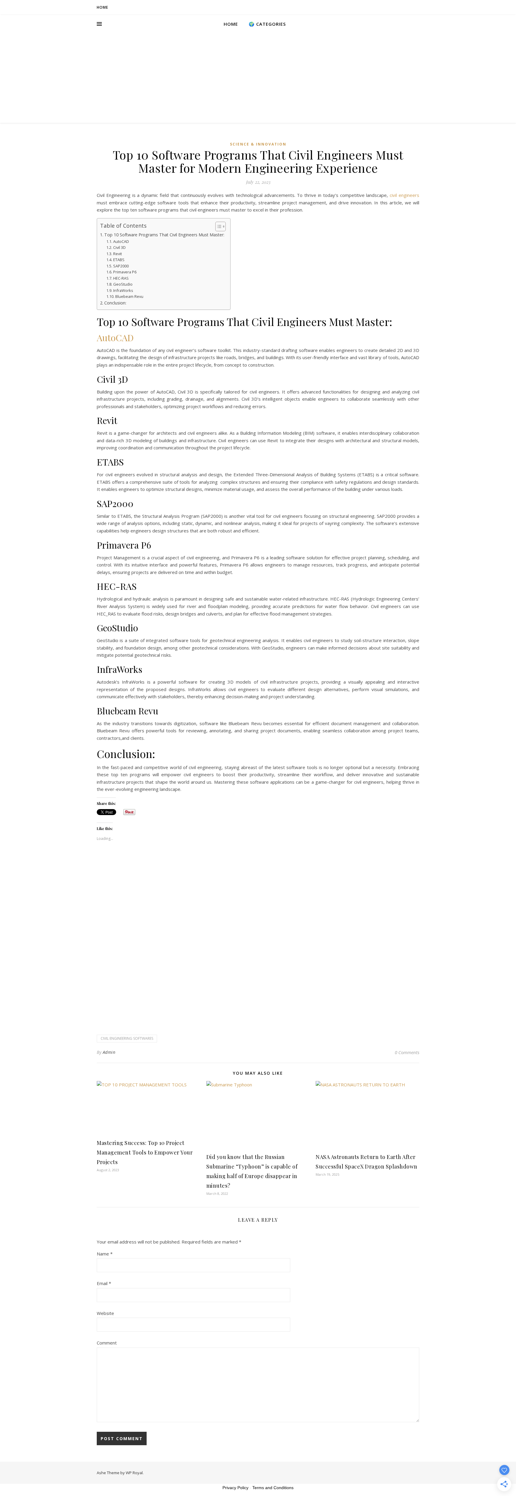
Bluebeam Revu (129, 296)
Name (105, 1254)
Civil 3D (119, 247)
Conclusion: (115, 303)
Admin (109, 1052)
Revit (117, 253)
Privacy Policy (235, 1487)
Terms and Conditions (273, 1487)
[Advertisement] (258, 78)
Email (104, 1283)
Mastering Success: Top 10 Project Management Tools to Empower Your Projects (145, 1152)
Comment (107, 1343)
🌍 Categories (267, 24)
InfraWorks (123, 290)
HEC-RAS (121, 278)
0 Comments (407, 1052)
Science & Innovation (258, 144)
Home (231, 24)
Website (105, 1313)
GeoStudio (123, 284)
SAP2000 (121, 266)
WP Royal (134, 1472)
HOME (102, 7)
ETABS (119, 259)
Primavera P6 (124, 272)
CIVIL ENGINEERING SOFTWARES (127, 1038)
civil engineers (404, 195)
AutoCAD (121, 241)
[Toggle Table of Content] (217, 226)
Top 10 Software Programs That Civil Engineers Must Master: (164, 235)
